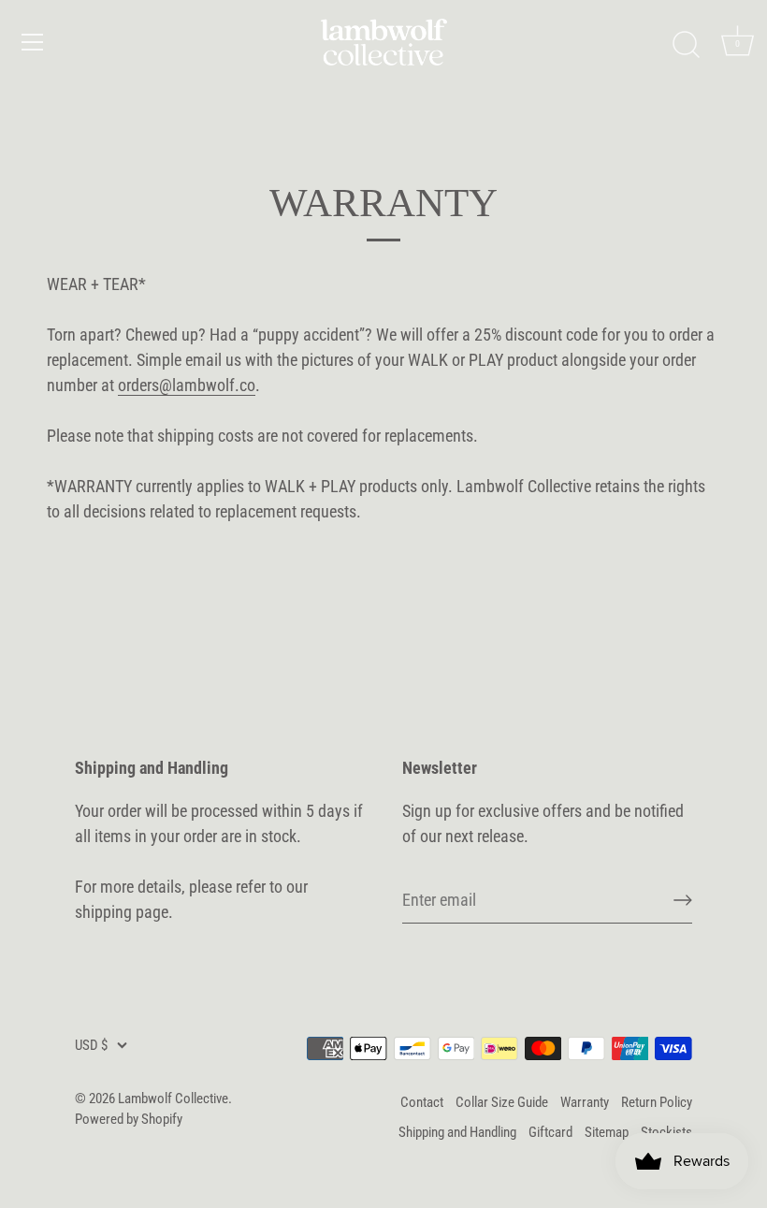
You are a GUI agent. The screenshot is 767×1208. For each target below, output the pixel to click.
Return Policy (656, 1102)
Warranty (584, 1102)
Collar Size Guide (502, 1102)
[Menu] (32, 42)
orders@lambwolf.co (186, 385)
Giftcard (550, 1132)
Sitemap (607, 1132)
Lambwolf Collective (173, 1098)
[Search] (685, 44)
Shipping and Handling (457, 1132)
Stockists (666, 1132)
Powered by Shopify (128, 1119)
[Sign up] (682, 900)
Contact (421, 1102)
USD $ (91, 1045)
